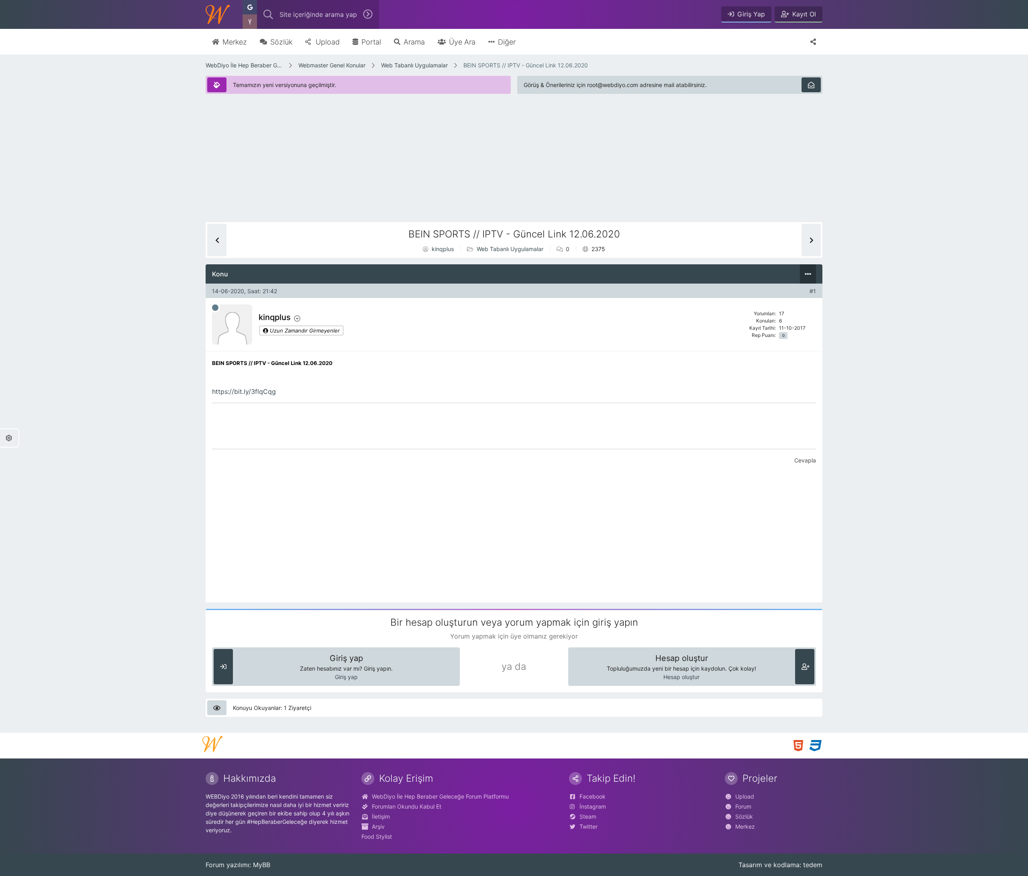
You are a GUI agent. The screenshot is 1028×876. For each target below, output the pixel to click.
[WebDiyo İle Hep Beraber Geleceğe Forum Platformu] (218, 14)
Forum (743, 806)
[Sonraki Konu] (811, 240)
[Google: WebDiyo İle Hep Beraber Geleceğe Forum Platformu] (250, 7)
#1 (813, 291)
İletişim (381, 816)
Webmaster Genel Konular (331, 65)
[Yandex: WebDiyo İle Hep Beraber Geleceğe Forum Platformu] (250, 21)
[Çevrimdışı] (215, 307)
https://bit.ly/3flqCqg (244, 391)
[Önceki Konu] (216, 240)
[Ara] (368, 14)
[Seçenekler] (808, 274)
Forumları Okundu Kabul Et (406, 806)
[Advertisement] (446, 166)
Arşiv (378, 826)
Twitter (588, 826)
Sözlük (744, 816)
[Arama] (268, 14)
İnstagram (592, 806)
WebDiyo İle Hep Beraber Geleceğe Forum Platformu (244, 65)
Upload (744, 796)
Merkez (745, 826)
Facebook (592, 796)
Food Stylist (376, 836)
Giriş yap (346, 676)
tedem (812, 865)
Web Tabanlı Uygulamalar (414, 65)
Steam (587, 816)
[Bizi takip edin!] (813, 42)
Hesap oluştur (681, 676)
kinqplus (443, 248)
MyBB (261, 865)
